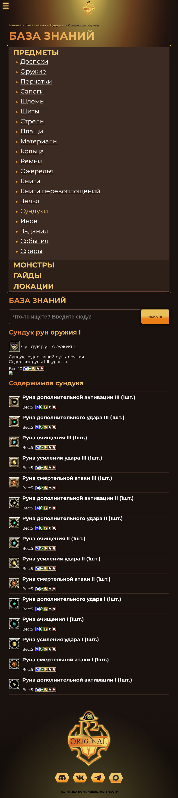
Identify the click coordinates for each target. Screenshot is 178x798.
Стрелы (32, 121)
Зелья (29, 201)
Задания (34, 231)
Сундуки (57, 25)
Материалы (39, 141)
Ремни (31, 161)
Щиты (29, 111)
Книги (30, 181)
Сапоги (32, 91)
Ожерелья (37, 171)
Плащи (31, 131)
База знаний (36, 25)
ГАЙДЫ (27, 275)
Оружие (33, 71)
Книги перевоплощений (60, 191)
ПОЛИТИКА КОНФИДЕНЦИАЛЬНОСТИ (89, 791)
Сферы (31, 251)
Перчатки (36, 81)
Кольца (32, 151)
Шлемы (32, 101)
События (34, 241)
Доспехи (34, 61)
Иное (29, 221)
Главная (15, 25)
